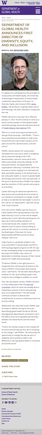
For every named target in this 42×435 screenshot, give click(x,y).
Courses (17, 2)
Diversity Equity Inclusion (9, 360)
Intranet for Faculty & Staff (11, 414)
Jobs (3, 423)
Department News (21, 50)
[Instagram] (9, 402)
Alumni (23, 2)
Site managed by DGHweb (26, 433)
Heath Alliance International (15, 128)
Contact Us (31, 3)
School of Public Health (10, 392)
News (8, 18)
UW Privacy (5, 433)
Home (3, 18)
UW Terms (14, 433)
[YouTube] (6, 402)
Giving (38, 3)
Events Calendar (7, 411)
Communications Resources (11, 416)
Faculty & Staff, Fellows (33, 2)
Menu (38, 7)
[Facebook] (3, 402)
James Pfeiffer (23, 360)
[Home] (11, 10)
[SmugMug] (16, 402)
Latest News (6, 418)
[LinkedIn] (12, 402)
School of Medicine (8, 394)
